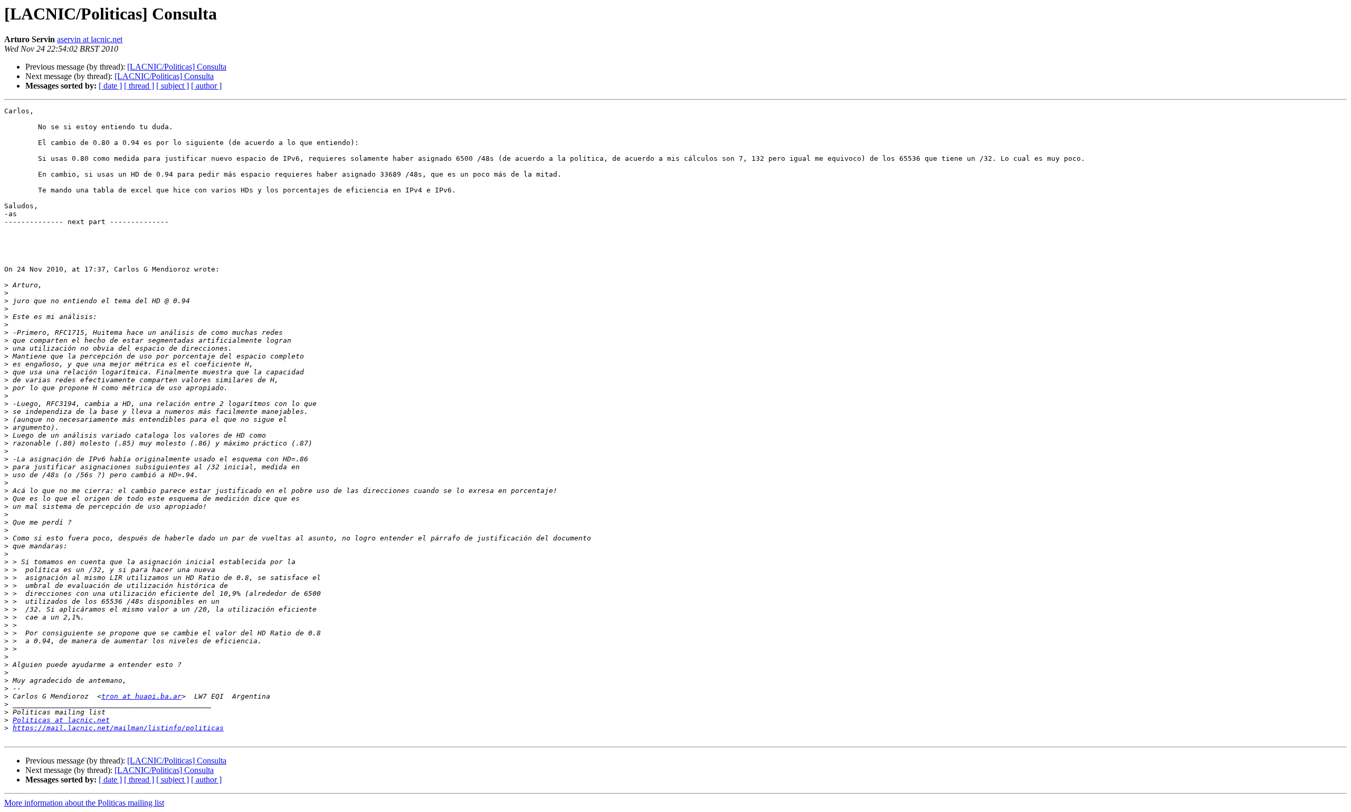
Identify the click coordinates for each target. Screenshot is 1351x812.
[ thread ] (139, 85)
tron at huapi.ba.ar (141, 696)
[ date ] (110, 85)
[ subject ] (172, 85)
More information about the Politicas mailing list (84, 802)
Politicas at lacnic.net (61, 720)
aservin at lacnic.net (89, 39)
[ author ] (206, 85)
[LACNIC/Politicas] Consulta (176, 66)
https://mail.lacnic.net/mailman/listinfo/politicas (118, 728)
